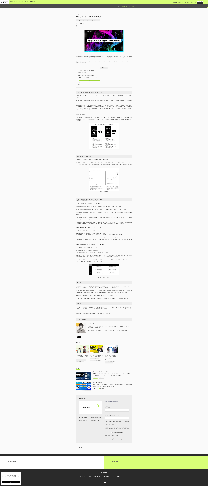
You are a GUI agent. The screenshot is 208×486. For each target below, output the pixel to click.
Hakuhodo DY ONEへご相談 (102, 313)
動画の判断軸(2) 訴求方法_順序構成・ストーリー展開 (89, 80)
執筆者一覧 (82, 476)
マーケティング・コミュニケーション (82, 20)
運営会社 (119, 476)
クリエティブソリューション (94, 20)
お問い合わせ (199, 3)
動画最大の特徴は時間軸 (82, 72)
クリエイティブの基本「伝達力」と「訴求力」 (86, 70)
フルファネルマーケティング (94, 358)
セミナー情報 (186, 2)
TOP (114, 6)
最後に (79, 84)
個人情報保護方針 (110, 428)
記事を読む (175, 2)
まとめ (79, 82)
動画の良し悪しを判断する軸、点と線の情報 (86, 75)
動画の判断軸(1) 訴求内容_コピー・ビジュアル (88, 77)
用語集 (89, 476)
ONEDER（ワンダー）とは (108, 476)
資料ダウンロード (193, 2)
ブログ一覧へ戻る (80, 447)
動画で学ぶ (180, 2)
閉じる (11, 482)
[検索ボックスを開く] (206, 2)
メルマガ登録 (199, 1)
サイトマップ (97, 476)
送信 (118, 439)
